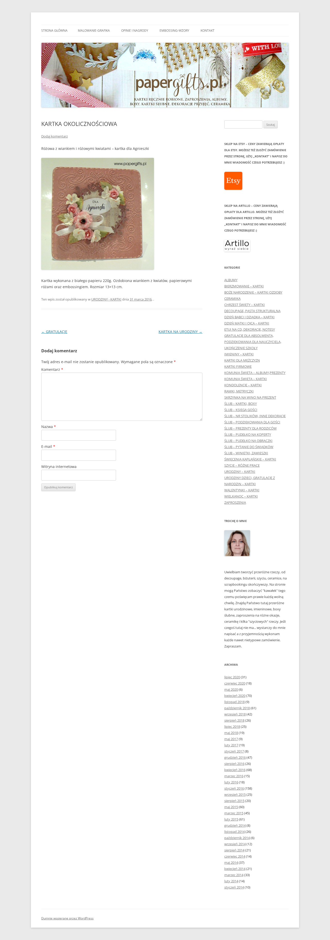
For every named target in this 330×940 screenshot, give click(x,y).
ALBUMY (230, 280)
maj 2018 (231, 732)
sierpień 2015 (234, 800)
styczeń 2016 (234, 788)
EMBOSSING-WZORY (174, 30)
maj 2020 (231, 689)
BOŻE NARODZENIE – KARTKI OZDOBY (253, 292)
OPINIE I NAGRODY (134, 30)
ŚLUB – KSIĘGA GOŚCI (240, 409)
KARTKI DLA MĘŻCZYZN (242, 360)
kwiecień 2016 (234, 769)
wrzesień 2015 (235, 794)
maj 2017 (231, 739)
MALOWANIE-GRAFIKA (94, 30)
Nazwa (48, 426)
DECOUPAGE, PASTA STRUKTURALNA (252, 311)
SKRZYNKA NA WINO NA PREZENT (250, 397)
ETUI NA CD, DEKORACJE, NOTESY (249, 329)
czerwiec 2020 (234, 683)
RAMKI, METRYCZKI (239, 391)
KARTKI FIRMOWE (238, 366)
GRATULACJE (54, 331)
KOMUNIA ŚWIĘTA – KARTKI (245, 379)
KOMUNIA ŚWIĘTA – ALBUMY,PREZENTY (254, 372)
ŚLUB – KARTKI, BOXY (240, 403)
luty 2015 (231, 819)
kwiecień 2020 (234, 695)
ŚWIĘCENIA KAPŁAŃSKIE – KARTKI (250, 459)
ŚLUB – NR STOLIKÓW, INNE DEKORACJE (255, 416)
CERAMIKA (232, 298)
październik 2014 (237, 837)
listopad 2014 (234, 831)
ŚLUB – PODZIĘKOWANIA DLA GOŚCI (252, 422)
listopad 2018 (234, 701)
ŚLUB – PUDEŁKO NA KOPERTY (247, 434)
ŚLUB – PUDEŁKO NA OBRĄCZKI (248, 440)
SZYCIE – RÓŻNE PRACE (242, 465)
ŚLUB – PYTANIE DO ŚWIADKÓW (248, 447)
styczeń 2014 (234, 887)
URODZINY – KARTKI (239, 471)
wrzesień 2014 (235, 844)
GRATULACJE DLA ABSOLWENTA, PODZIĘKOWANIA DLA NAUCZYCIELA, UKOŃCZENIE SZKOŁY (252, 341)
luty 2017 (231, 745)
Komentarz (52, 369)
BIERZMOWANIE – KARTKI (244, 286)
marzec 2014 (233, 875)
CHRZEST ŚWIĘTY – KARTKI (244, 304)
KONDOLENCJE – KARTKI (243, 385)
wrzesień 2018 (235, 714)
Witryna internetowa (59, 466)
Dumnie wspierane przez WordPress (67, 918)
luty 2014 (231, 881)
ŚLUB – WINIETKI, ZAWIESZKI (246, 453)
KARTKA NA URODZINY (180, 331)
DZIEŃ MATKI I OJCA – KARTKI (246, 323)
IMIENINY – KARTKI (239, 354)
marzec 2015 (233, 813)
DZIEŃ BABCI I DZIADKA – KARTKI (249, 317)
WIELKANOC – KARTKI (241, 496)
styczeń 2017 (234, 751)
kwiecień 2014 (234, 868)
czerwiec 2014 (234, 856)
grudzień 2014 (235, 825)
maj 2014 (231, 862)
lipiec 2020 (232, 677)
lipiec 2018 (232, 726)
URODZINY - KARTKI (106, 299)
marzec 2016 (233, 776)
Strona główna (54, 30)
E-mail (48, 446)
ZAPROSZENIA (235, 502)
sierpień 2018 (234, 720)
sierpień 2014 (234, 850)
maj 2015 (231, 807)
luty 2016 (231, 782)
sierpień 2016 (234, 763)
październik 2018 (237, 708)
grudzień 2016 (235, 757)
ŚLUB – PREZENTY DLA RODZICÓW (250, 428)
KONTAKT (207, 30)
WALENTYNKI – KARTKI (241, 490)
